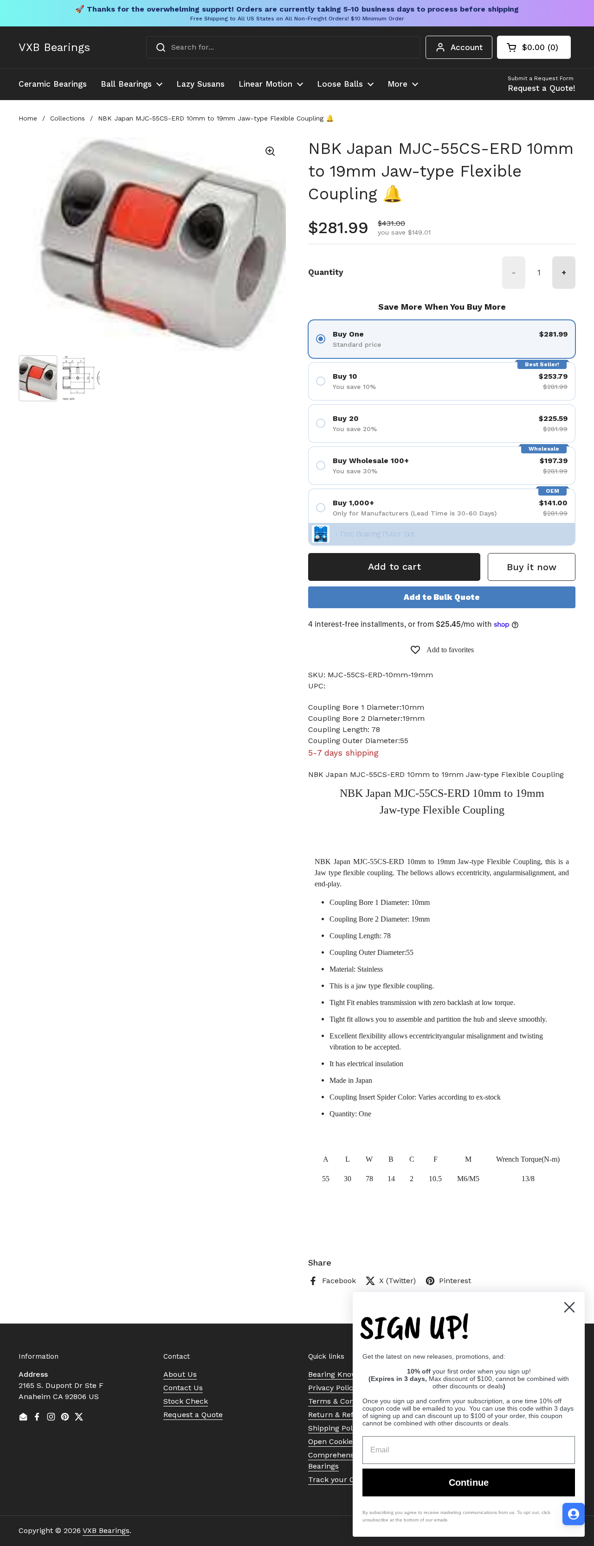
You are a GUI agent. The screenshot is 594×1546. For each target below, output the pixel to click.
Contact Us (183, 1387)
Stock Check (185, 1401)
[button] (534, 47)
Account (467, 47)
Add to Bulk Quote (442, 597)
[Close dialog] (569, 1307)
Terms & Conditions (343, 1401)
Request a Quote (193, 1414)
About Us (180, 1374)
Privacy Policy (332, 1387)
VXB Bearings (54, 47)
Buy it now (531, 567)
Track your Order (339, 1479)
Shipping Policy (335, 1428)
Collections (67, 118)
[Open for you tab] (573, 1514)
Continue (469, 1482)
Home (28, 118)
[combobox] (283, 47)
